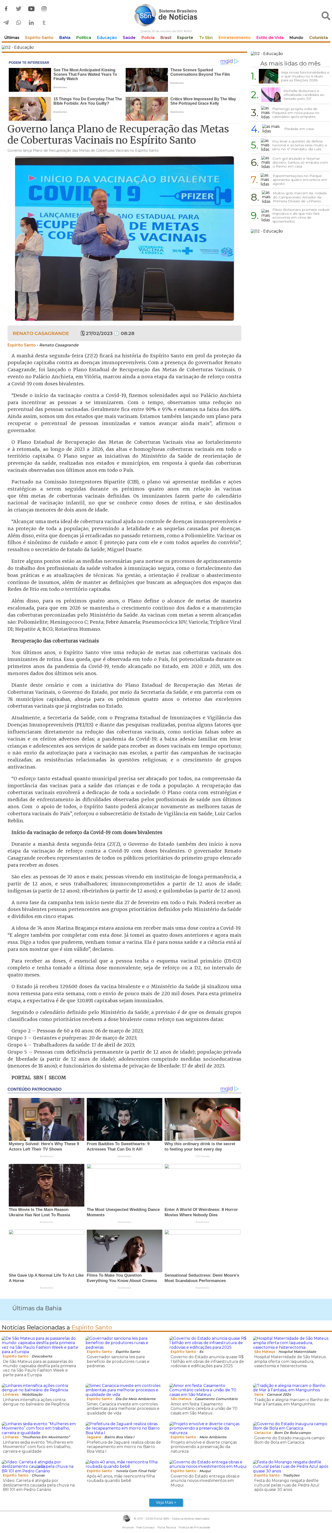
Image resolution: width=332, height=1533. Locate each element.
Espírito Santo (39, 37)
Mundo (296, 37)
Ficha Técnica (166, 1527)
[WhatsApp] (18, 23)
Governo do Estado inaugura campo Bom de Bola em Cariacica (289, 1440)
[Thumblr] (44, 23)
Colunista (318, 37)
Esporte (185, 37)
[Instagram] (44, 9)
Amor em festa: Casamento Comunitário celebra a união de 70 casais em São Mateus (204, 1408)
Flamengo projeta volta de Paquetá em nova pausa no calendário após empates (295, 113)
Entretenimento (234, 37)
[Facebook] (6, 9)
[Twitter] (18, 9)
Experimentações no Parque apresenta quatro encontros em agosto (300, 180)
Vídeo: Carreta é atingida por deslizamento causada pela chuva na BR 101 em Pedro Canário (39, 1485)
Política (83, 37)
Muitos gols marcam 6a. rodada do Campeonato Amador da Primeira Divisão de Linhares (300, 197)
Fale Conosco (145, 1527)
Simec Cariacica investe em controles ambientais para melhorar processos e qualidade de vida (123, 1408)
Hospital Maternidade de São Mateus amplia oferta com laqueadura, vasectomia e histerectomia (290, 1361)
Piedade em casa (299, 129)
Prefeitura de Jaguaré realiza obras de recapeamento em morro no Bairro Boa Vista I (124, 1447)
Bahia (64, 37)
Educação (107, 37)
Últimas (11, 37)
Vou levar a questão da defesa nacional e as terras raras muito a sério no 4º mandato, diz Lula (299, 145)
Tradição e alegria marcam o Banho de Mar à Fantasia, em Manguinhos (291, 1401)
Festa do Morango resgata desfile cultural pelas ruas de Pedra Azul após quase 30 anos (286, 1485)
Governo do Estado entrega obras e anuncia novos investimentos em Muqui (205, 1480)
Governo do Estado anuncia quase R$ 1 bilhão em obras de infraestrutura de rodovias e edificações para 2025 (207, 1361)
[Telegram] (6, 23)
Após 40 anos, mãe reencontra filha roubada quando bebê (121, 1478)
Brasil (165, 37)
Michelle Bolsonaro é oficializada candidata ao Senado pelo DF (303, 95)
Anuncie (128, 1527)
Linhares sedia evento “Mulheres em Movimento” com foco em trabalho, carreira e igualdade (38, 1447)
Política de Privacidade (194, 1527)
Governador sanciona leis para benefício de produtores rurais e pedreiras (118, 1361)
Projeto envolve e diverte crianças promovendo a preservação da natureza (204, 1447)
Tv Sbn (206, 37)
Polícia (148, 37)
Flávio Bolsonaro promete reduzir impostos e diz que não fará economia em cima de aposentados (301, 215)
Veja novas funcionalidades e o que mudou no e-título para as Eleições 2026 (305, 76)
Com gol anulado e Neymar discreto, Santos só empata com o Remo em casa (300, 162)
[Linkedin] (31, 23)
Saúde (129, 37)
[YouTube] (31, 9)
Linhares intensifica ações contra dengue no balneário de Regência (36, 1401)
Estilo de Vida (270, 37)
